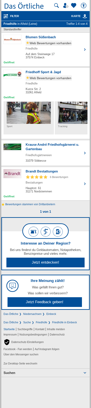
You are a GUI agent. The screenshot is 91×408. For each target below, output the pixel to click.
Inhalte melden (56, 329)
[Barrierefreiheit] (84, 5)
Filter (14, 16)
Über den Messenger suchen (21, 354)
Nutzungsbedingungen (33, 334)
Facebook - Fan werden (18, 349)
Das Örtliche (11, 314)
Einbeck (51, 314)
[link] (84, 16)
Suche (27, 322)
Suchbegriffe (25, 329)
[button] (24, 342)
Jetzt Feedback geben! (44, 302)
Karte (76, 16)
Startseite (9, 329)
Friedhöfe (41, 322)
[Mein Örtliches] (66, 5)
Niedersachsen (32, 314)
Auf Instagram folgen (47, 349)
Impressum (10, 334)
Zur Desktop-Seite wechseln (20, 363)
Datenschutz (57, 334)
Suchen (9, 373)
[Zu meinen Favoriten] (74, 5)
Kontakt (39, 329)
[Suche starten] (56, 5)
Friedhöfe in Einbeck (64, 322)
